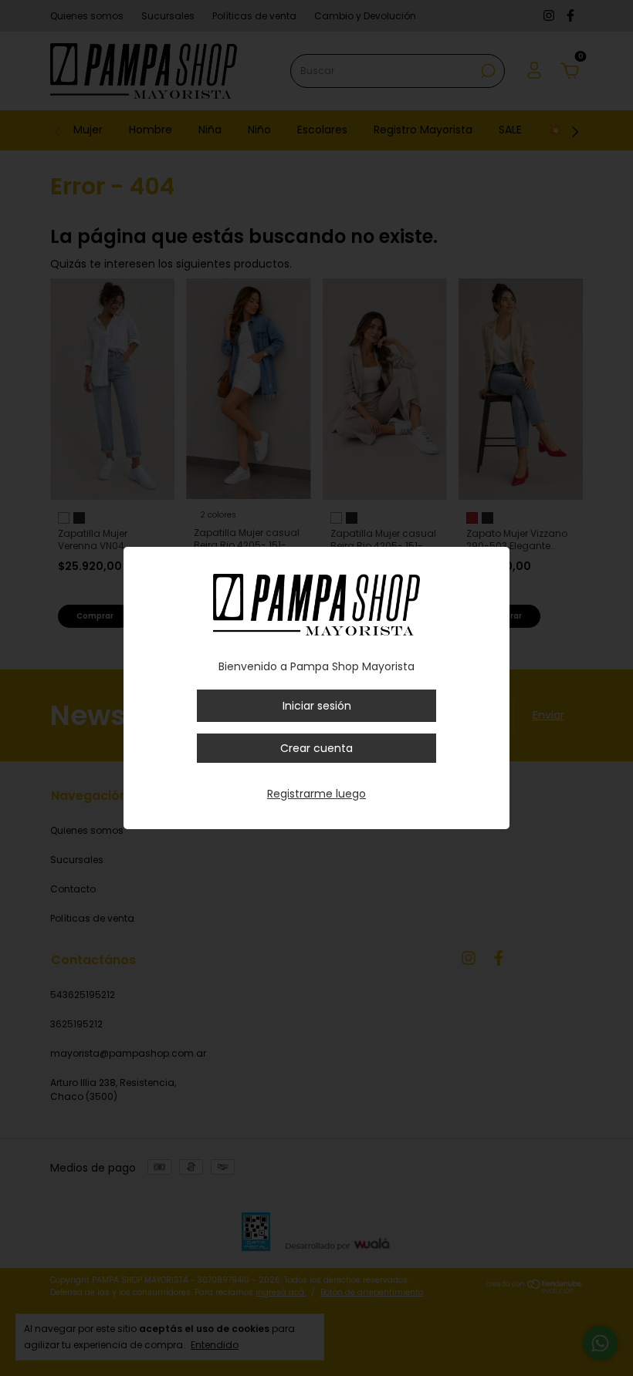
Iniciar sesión (317, 705)
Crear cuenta (316, 748)
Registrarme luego (316, 793)
